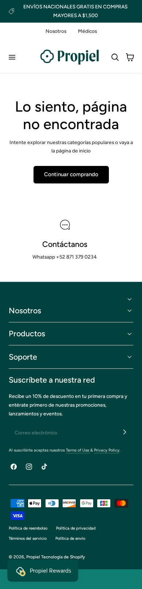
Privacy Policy (106, 450)
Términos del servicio (28, 538)
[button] (11, 57)
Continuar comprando (71, 174)
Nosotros (56, 31)
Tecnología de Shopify (63, 556)
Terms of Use (78, 450)
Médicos (87, 31)
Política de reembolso (28, 528)
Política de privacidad (75, 528)
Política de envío (70, 538)
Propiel (33, 556)
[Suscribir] (124, 432)
